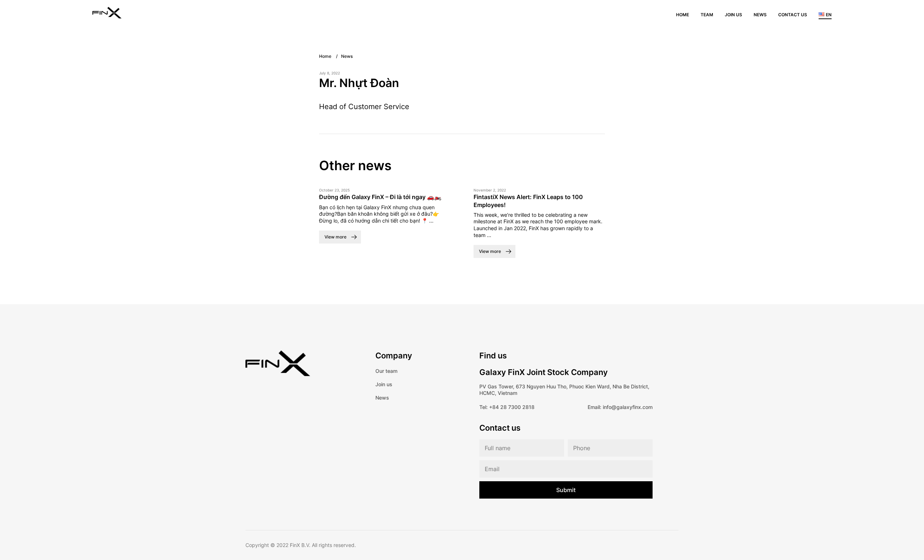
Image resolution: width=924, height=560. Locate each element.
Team (707, 14)
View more (335, 237)
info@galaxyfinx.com (628, 407)
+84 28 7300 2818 (512, 407)
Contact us (792, 14)
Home (682, 14)
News (760, 14)
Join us (733, 14)
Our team (386, 371)
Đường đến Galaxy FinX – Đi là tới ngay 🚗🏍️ (380, 197)
